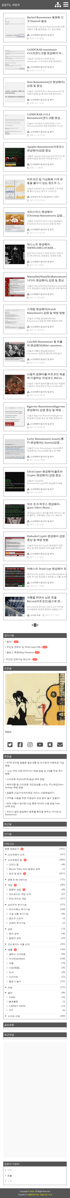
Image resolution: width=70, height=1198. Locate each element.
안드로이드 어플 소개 (36, 944)
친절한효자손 (33, 1194)
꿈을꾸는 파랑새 (11, 5)
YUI (36, 1010)
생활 (36, 949)
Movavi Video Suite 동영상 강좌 (36, 869)
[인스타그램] (30, 745)
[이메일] (60, 745)
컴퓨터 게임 (36, 889)
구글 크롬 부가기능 (36, 914)
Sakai (32, 1191)
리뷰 (36, 987)
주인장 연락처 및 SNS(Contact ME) (26, 647)
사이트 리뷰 (35, 615)
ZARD (36, 997)
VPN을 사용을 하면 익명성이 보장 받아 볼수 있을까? (33, 798)
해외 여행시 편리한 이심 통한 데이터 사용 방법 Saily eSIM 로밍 (32, 805)
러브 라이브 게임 (36, 898)
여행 (36, 963)
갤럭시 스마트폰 (36, 954)
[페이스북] (20, 745)
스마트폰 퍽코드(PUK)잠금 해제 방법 (25, 779)
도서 (36, 972)
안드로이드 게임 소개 (36, 894)
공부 (36, 929)
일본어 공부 (36, 938)
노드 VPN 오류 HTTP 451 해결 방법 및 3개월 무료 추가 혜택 (34, 772)
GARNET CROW (36, 1006)
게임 (36, 885)
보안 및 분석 (36, 873)
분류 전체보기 (35, 849)
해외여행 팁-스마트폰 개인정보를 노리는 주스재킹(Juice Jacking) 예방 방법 (34, 786)
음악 (36, 992)
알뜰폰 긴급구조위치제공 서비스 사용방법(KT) (30, 793)
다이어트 (36, 977)
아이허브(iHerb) (36, 958)
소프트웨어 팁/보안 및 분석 (42, 35)
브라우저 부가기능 (36, 904)
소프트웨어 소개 (36, 854)
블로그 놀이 (36, 981)
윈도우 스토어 (36, 918)
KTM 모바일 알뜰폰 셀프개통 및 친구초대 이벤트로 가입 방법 (34, 764)
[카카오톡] (50, 745)
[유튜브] (40, 745)
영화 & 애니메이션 (36, 879)
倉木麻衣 (36, 1001)
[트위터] (10, 745)
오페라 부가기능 (36, 923)
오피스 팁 (36, 864)
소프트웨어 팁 (36, 859)
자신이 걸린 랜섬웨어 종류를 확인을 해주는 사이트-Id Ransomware (33, 813)
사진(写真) (36, 967)
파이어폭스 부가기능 (36, 909)
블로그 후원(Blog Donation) (23, 652)
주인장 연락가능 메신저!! (21, 659)
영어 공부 (36, 933)
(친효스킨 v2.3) (46, 1194)
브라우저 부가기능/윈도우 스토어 (44, 197)
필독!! (12, 642)
